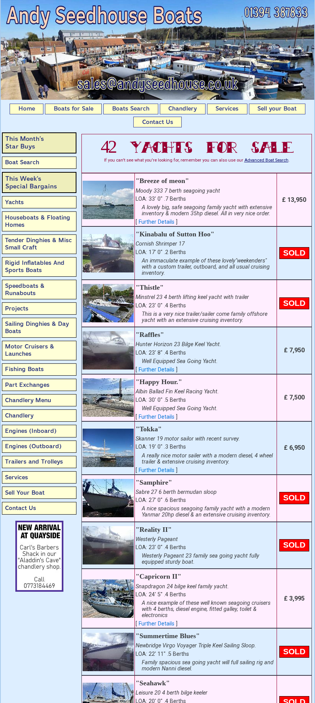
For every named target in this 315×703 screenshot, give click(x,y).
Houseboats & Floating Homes (37, 221)
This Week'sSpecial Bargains (31, 182)
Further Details (156, 222)
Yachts (14, 202)
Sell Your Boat (25, 492)
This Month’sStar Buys (24, 142)
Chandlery (182, 108)
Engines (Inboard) (30, 430)
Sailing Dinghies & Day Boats (37, 327)
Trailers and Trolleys (34, 461)
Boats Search (130, 108)
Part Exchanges (27, 384)
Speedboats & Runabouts (25, 289)
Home (26, 108)
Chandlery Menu (28, 400)
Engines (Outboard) (33, 446)
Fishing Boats (24, 369)
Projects (16, 308)
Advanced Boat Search (266, 160)
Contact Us (157, 122)
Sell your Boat (277, 108)
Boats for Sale (73, 108)
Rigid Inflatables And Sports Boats (35, 266)
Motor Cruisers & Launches (29, 350)
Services (227, 108)
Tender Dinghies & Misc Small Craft (38, 244)
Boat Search (22, 162)
